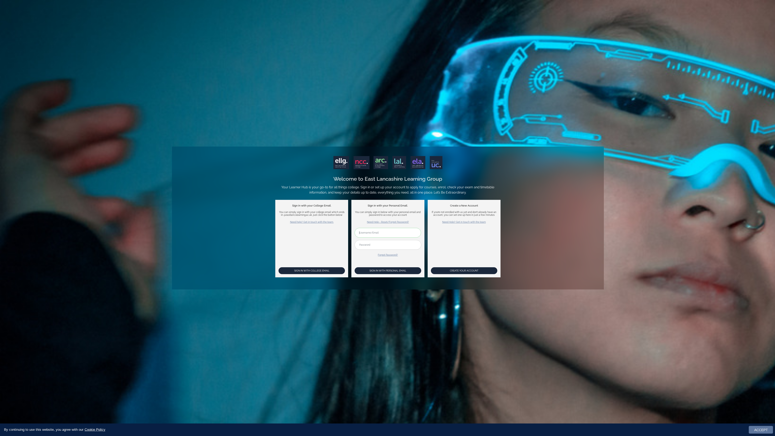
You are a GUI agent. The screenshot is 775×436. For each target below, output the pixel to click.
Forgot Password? (388, 255)
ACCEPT (761, 430)
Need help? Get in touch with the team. (312, 222)
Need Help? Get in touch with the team (464, 222)
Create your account (464, 270)
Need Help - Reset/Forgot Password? (388, 222)
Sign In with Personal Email (388, 270)
